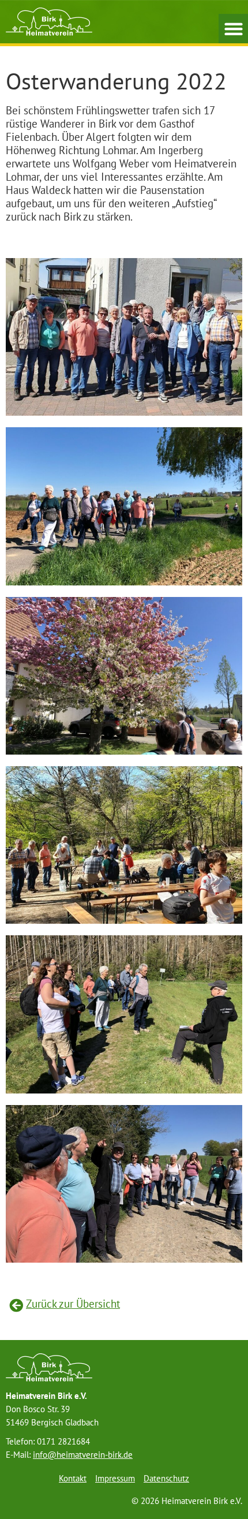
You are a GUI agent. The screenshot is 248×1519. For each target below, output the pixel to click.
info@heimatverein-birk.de (83, 1454)
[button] (233, 28)
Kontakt (73, 1478)
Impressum (115, 1478)
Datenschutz (166, 1478)
